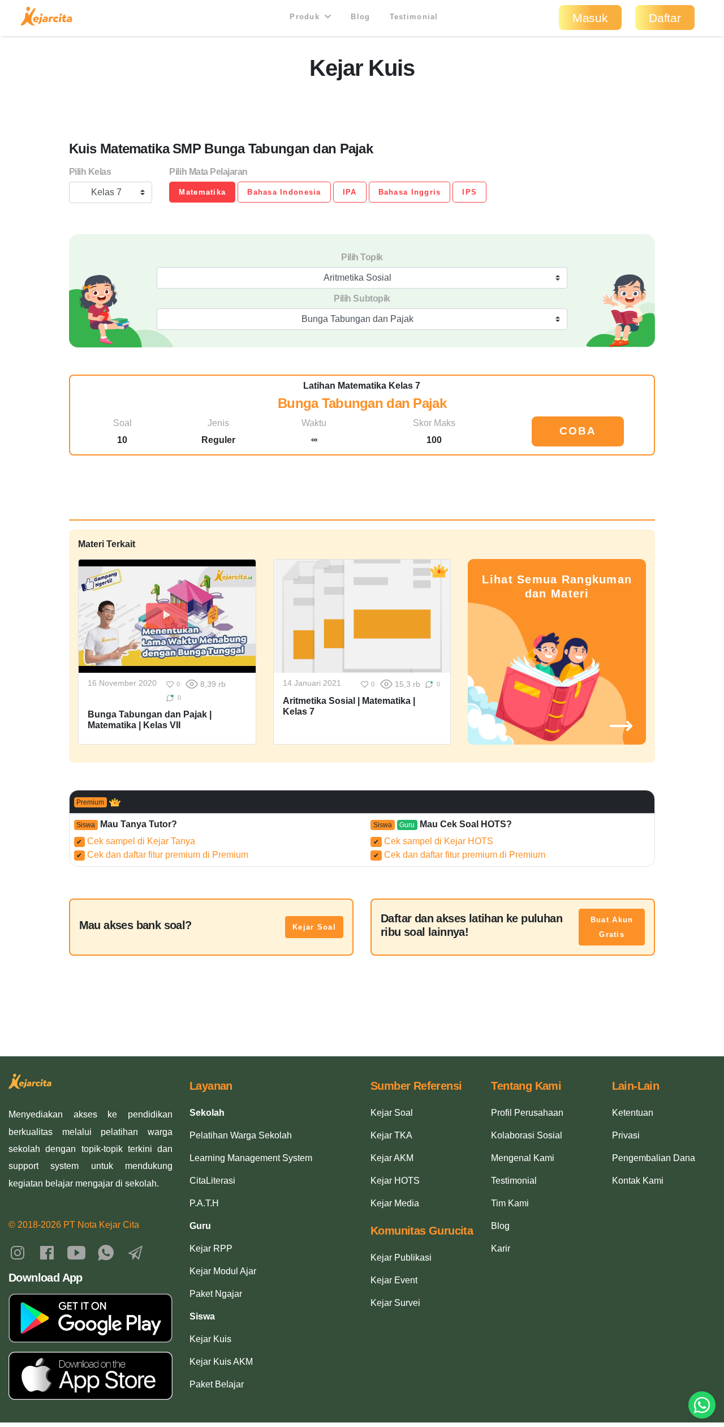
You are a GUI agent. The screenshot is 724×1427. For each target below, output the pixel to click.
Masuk (590, 17)
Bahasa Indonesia (284, 192)
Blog (360, 16)
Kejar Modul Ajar (222, 1271)
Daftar (665, 17)
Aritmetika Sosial (357, 277)
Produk (306, 16)
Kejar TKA (391, 1135)
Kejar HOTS (395, 1180)
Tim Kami (510, 1203)
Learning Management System (250, 1158)
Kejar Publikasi (401, 1257)
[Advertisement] (362, 106)
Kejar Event (393, 1280)
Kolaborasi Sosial (526, 1135)
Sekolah (207, 1112)
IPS (469, 192)
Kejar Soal (314, 927)
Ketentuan (632, 1112)
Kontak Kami (637, 1180)
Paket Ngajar (215, 1294)
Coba (577, 431)
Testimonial (414, 16)
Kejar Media (394, 1203)
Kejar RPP (210, 1248)
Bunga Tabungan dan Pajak (357, 319)
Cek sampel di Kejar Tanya (135, 841)
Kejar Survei (395, 1303)
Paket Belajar (216, 1384)
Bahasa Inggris (409, 192)
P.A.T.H (204, 1203)
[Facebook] (47, 1252)
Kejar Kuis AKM (221, 1361)
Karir (500, 1248)
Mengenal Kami (522, 1158)
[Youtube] (76, 1252)
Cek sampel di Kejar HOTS (433, 841)
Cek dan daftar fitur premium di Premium (162, 854)
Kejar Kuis (210, 1339)
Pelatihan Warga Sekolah (240, 1135)
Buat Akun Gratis (612, 927)
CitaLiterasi (212, 1180)
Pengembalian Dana (653, 1158)
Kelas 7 (106, 192)
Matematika (202, 192)
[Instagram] (17, 1252)
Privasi (626, 1135)
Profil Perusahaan (527, 1112)
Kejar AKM (391, 1158)
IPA (350, 192)
